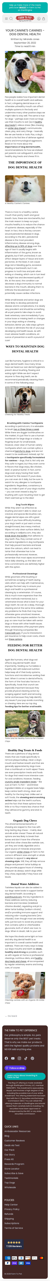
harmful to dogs (22, 448)
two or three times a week (26, 426)
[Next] (44, 6)
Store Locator (11, 1166)
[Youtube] (13, 1056)
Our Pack (9, 1147)
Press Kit (9, 1156)
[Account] (37, 16)
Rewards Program (14, 1161)
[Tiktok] (26, 1056)
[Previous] (6, 6)
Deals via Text (12, 1142)
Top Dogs (9, 1180)
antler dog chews (16, 125)
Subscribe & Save (13, 1170)
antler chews (23, 849)
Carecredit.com (12, 630)
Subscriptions (11, 1220)
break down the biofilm (16, 533)
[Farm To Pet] (25, 16)
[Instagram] (19, 1056)
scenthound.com (13, 894)
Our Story (9, 1152)
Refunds (8, 1211)
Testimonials (11, 1175)
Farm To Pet (16, 1271)
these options (15, 636)
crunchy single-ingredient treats (21, 779)
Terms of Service (13, 1225)
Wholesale (10, 1184)
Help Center (11, 1202)
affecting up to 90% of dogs (18, 243)
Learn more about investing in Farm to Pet (22, 1073)
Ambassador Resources (17, 1128)
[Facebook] (6, 1056)
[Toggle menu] (6, 16)
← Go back (11, 1013)
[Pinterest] (32, 1056)
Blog (6, 1133)
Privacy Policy (11, 1206)
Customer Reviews (14, 1138)
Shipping (9, 1216)
